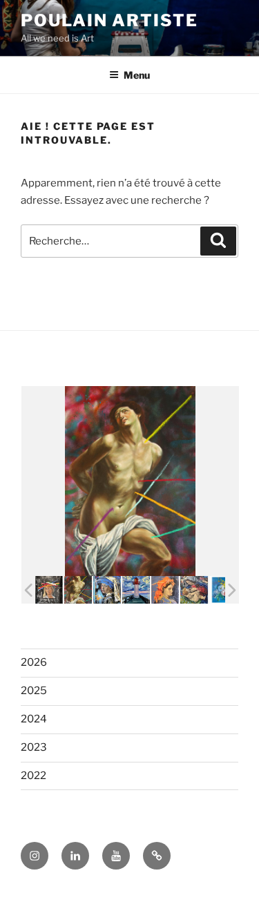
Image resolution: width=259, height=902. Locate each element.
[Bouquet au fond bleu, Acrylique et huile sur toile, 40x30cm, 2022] (223, 590)
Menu (137, 75)
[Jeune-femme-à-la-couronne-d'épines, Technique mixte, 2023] (49, 590)
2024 (34, 719)
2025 (34, 690)
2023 (34, 747)
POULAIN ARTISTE (109, 20)
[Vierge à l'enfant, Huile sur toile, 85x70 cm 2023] (194, 590)
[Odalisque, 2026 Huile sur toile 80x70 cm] (165, 590)
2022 (33, 775)
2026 (34, 662)
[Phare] (136, 590)
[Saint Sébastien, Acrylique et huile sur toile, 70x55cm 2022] (78, 590)
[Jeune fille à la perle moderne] (107, 589)
